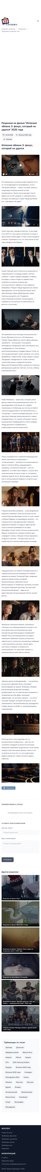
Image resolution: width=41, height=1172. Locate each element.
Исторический (11, 1092)
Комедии (28, 1072)
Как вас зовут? (7, 828)
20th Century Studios (21, 1062)
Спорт (8, 1102)
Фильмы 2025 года (25, 135)
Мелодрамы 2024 (12, 1077)
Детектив (20, 1047)
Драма (8, 1087)
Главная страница (8, 29)
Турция (28, 1057)
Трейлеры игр (7, 1145)
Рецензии (22, 29)
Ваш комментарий (9, 838)
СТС (7, 1062)
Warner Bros (27, 1052)
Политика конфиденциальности (14, 1164)
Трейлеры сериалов (9, 1139)
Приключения (26, 1092)
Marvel (18, 1057)
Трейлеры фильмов (9, 1136)
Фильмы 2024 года (23, 1067)
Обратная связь (8, 1161)
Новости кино (7, 1133)
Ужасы (26, 1077)
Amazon (9, 1057)
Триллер (9, 139)
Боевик (18, 1087)
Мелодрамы (10, 1107)
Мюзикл (9, 1082)
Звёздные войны (12, 1052)
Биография (19, 1102)
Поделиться (10, 788)
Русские (30, 1082)
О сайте (5, 1158)
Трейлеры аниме (8, 1142)
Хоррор (9, 1067)
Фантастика (10, 1097)
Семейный (23, 1097)
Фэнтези (19, 1082)
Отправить (8, 860)
